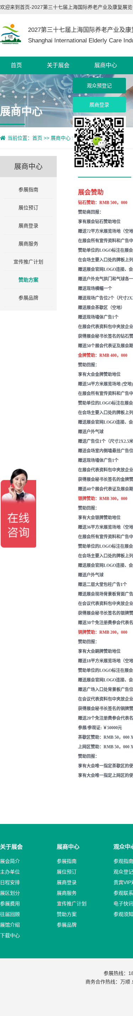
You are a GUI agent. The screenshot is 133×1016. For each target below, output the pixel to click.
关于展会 (58, 65)
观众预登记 (99, 85)
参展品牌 (28, 298)
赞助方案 (28, 280)
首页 (16, 65)
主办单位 (10, 872)
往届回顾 (10, 914)
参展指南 (28, 189)
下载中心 (10, 935)
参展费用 (10, 903)
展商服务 (28, 243)
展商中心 (105, 65)
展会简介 (10, 861)
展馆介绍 (10, 925)
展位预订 (28, 207)
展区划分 (10, 893)
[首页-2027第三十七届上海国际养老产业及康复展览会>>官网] (10, 33)
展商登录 (28, 225)
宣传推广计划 (28, 262)
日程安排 (10, 882)
